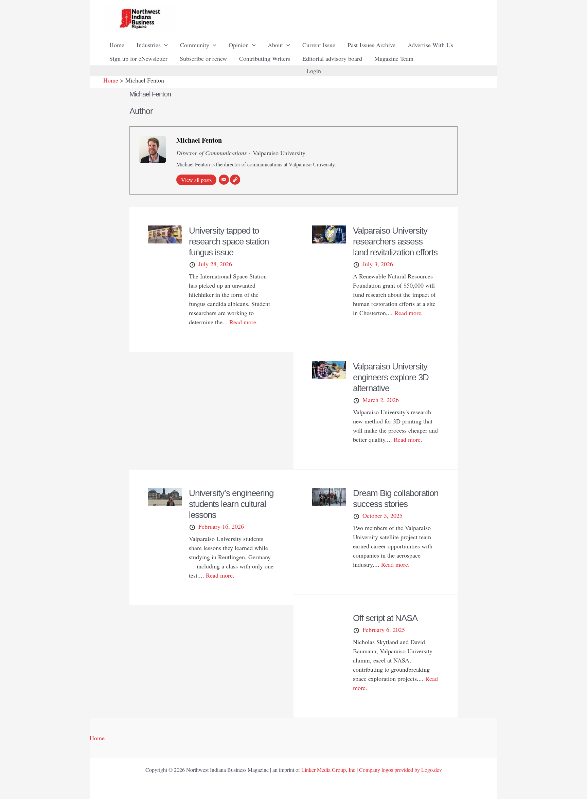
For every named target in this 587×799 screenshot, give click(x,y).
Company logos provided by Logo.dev (400, 769)
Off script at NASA (385, 618)
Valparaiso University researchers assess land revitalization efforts (395, 241)
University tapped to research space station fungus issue (229, 241)
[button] (164, 45)
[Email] (224, 180)
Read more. (243, 322)
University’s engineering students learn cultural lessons (231, 504)
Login (313, 71)
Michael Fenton (199, 140)
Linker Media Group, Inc (328, 769)
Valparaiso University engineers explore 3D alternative (391, 377)
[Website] (235, 180)
